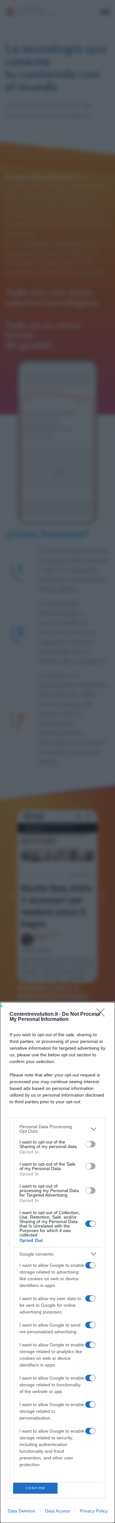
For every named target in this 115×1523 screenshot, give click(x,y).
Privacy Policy (94, 1510)
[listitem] (57, 1128)
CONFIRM (35, 1488)
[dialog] (57, 1262)
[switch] (90, 1144)
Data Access (57, 1510)
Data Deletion (21, 1510)
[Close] (102, 1014)
